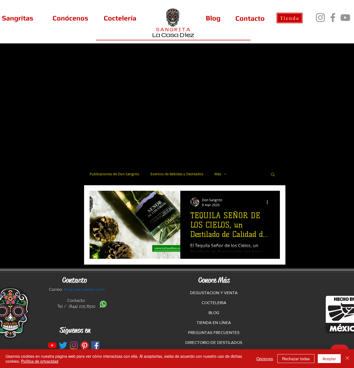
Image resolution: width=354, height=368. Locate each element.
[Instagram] (320, 18)
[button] (272, 175)
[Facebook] (333, 18)
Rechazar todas (296, 358)
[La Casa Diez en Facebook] (95, 345)
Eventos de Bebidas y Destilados (176, 174)
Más (217, 174)
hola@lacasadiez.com (84, 289)
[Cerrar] (347, 359)
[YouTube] (345, 18)
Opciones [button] (264, 358)
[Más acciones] (269, 202)
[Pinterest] (84, 345)
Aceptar (329, 358)
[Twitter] (63, 345)
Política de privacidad (39, 361)
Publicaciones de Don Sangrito (114, 174)
